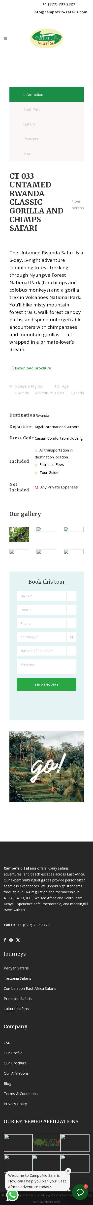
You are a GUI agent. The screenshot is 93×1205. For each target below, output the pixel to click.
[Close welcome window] (68, 1171)
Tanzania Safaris (17, 978)
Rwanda (42, 415)
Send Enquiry (46, 684)
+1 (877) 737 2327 (58, 3)
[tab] (46, 94)
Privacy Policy (15, 1103)
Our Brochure (15, 1062)
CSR (7, 1042)
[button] (80, 1192)
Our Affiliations (16, 1073)
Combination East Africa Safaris (30, 988)
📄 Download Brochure (30, 367)
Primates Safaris (18, 998)
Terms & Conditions (21, 1093)
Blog (7, 1083)
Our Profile (13, 1052)
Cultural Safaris (16, 1008)
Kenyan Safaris (16, 967)
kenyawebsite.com (46, 1202)
